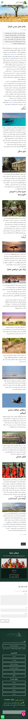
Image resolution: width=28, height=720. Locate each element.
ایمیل (26, 613)
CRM (11, 716)
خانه (26, 7)
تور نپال (14, 686)
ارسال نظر (5, 621)
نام (26, 607)
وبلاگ (14, 672)
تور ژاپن (14, 694)
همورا (8, 716)
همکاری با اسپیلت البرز (14, 668)
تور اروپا (14, 690)
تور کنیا (14, 682)
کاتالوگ (14, 675)
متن (26, 594)
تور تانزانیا (14, 570)
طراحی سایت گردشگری (17, 716)
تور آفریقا (22, 7)
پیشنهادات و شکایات (14, 664)
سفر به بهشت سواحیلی (11, 54)
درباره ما (14, 656)
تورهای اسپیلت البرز (13, 102)
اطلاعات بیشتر (14, 576)
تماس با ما (14, 660)
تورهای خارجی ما (14, 679)
